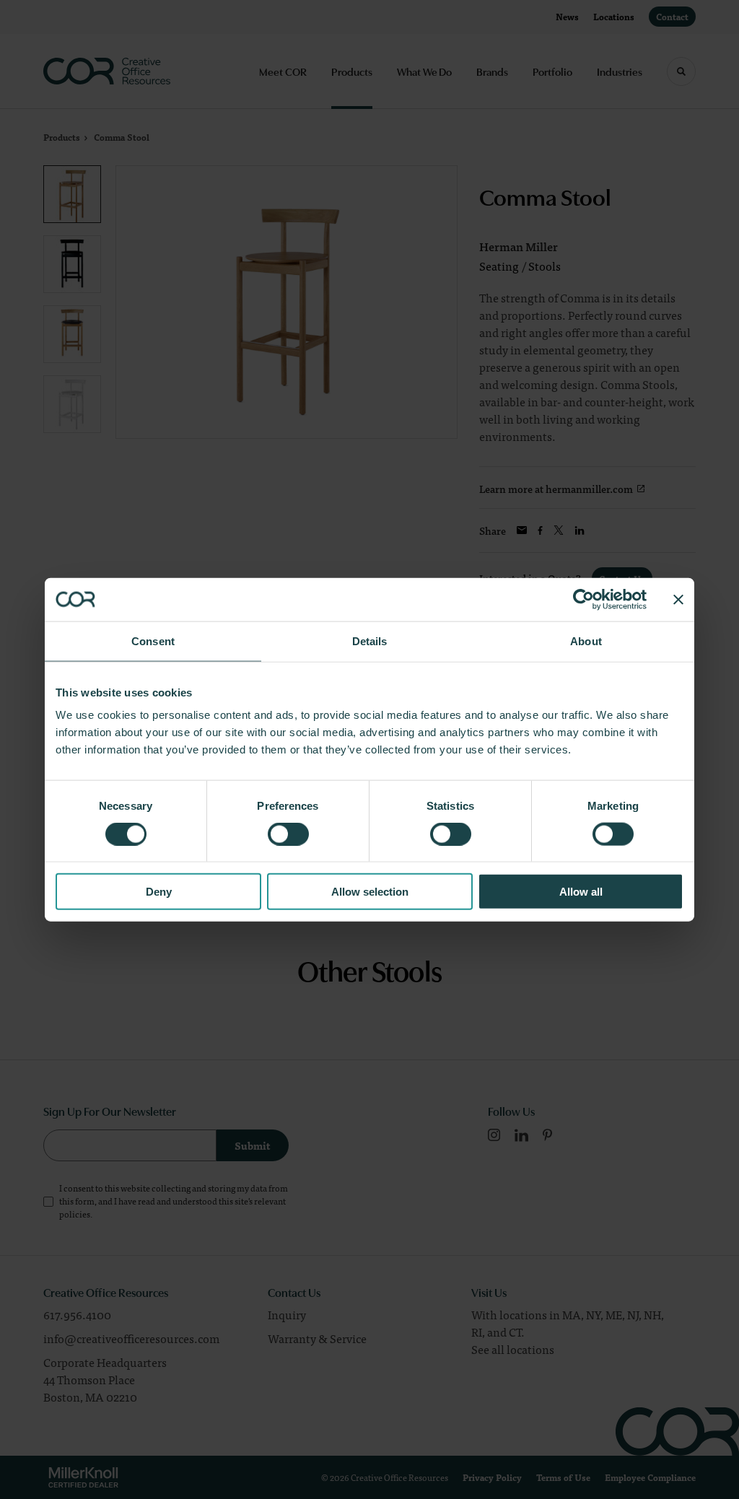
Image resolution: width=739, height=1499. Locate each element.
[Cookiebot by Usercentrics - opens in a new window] (583, 599)
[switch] (288, 833)
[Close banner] (678, 599)
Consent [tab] (153, 640)
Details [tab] (370, 640)
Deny (159, 892)
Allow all (581, 892)
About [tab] (586, 640)
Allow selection (369, 892)
